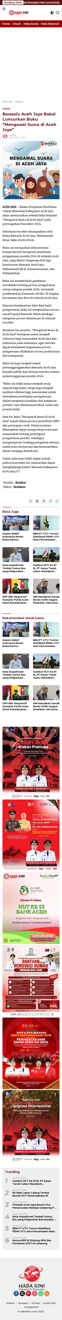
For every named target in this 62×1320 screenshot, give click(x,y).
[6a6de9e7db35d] (31, 762)
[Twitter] (22, 1294)
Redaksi (12, 135)
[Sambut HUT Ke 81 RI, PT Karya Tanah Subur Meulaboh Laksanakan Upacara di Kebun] (46, 554)
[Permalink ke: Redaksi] (5, 136)
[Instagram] (34, 1294)
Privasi (36, 1303)
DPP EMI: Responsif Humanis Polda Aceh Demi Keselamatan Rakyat (15, 599)
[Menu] (4, 9)
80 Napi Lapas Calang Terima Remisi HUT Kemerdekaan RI (30, 1194)
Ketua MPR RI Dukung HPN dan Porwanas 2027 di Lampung (31, 1242)
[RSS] (46, 1294)
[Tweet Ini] (37, 501)
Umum (6, 108)
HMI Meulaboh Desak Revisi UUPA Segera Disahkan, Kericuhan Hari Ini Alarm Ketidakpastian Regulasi (46, 599)
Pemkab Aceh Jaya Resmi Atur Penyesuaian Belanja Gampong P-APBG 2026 (33, 1206)
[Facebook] (16, 1294)
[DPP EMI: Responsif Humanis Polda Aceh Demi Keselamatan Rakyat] (15, 586)
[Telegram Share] (50, 501)
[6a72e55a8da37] (31, 908)
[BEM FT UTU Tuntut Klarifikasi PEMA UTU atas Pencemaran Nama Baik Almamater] (46, 523)
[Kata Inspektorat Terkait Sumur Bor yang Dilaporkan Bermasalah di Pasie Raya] (15, 554)
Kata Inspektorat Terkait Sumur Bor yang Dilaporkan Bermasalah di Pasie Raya (15, 568)
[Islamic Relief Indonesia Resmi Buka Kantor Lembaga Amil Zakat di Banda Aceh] (15, 523)
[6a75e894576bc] (31, 980)
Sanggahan (31, 1307)
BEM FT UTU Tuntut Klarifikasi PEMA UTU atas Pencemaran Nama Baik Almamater (46, 536)
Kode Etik (49, 1303)
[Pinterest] (28, 1294)
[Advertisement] (31, 60)
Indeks (10, 1303)
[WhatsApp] (40, 1294)
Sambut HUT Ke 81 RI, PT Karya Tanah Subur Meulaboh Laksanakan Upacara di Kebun (46, 568)
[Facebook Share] (30, 501)
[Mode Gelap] (52, 12)
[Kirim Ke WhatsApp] (57, 501)
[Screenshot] (31, 1053)
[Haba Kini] (18, 12)
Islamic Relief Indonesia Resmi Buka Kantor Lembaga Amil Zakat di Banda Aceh (15, 536)
